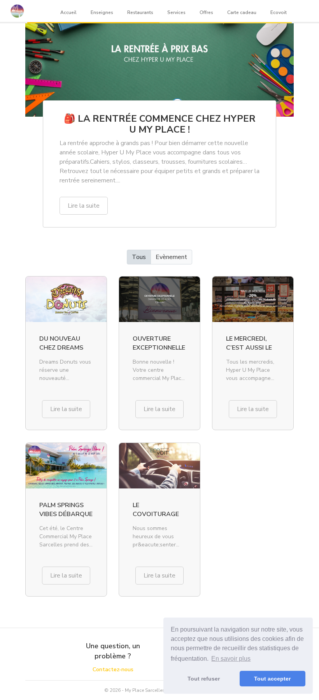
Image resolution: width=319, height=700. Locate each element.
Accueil (68, 12)
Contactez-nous (113, 669)
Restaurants (140, 12)
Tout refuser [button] (204, 679)
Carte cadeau (241, 12)
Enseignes (102, 12)
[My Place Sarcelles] (17, 11)
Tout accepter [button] (272, 679)
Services (176, 12)
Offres (206, 12)
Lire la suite (84, 205)
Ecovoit (278, 12)
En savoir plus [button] (231, 658)
